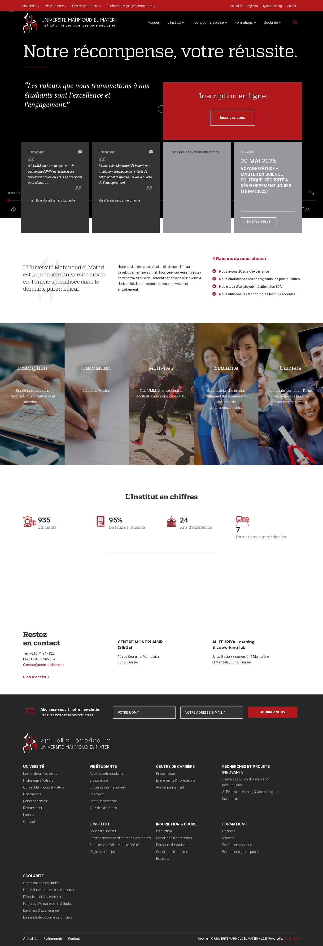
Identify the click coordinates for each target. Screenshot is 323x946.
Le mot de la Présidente (40, 773)
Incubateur (230, 799)
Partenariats (32, 794)
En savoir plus (258, 221)
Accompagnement (170, 787)
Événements (53, 939)
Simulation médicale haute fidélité (114, 845)
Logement (97, 794)
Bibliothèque (99, 780)
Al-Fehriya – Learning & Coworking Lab (250, 792)
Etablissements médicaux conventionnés (120, 838)
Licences (229, 831)
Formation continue (237, 845)
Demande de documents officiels (47, 917)
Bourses (162, 858)
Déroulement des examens (43, 897)
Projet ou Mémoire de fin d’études (47, 903)
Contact (29, 822)
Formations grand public (240, 852)
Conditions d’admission (174, 838)
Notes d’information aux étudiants (48, 890)
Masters (228, 838)
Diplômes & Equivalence (41, 910)
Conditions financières (172, 852)
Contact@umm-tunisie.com (44, 665)
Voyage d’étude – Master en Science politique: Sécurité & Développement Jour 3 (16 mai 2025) (266, 180)
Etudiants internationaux (108, 787)
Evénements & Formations (176, 780)
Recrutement (32, 808)
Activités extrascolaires (107, 773)
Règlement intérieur (104, 852)
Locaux (28, 815)
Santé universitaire (103, 801)
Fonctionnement (35, 801)
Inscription (164, 831)
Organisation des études (41, 883)
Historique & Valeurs (38, 780)
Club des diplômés (103, 808)
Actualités (30, 939)
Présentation (165, 773)
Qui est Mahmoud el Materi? (43, 787)
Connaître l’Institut (103, 831)
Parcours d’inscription (172, 845)
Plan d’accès (35, 677)
